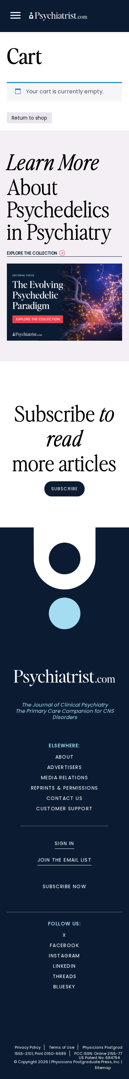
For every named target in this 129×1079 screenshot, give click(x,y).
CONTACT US (64, 798)
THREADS (65, 976)
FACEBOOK (64, 945)
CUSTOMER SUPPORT (64, 808)
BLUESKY (64, 986)
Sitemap (103, 1067)
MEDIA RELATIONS (64, 777)
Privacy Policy (28, 1047)
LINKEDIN (64, 966)
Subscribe (64, 489)
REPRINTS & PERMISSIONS (64, 787)
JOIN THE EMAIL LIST (64, 859)
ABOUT (64, 756)
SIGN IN (64, 843)
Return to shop (29, 117)
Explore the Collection (32, 253)
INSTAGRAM (64, 955)
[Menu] (15, 16)
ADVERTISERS (64, 767)
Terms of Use (61, 1047)
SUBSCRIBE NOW (64, 886)
